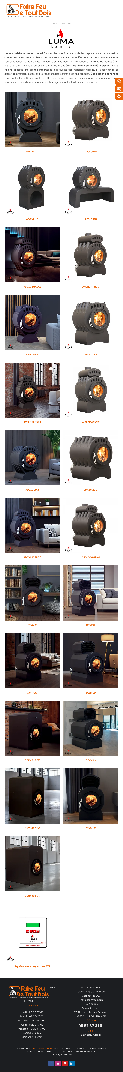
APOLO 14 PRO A (32, 422)
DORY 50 (91, 827)
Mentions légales (34, 1051)
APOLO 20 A (32, 489)
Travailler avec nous (91, 999)
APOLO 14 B (90, 354)
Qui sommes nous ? (91, 987)
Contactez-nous (91, 1008)
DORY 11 (32, 625)
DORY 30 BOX (32, 760)
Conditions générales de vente (82, 1051)
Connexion (32, 1005)
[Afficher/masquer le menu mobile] (116, 6)
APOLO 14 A (32, 354)
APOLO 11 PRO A (32, 286)
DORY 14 (90, 625)
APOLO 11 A (32, 151)
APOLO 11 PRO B (90, 286)
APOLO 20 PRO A (32, 557)
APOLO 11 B (91, 151)
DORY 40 (91, 760)
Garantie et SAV (91, 995)
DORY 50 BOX (32, 895)
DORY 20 (32, 692)
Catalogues (91, 1003)
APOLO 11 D (91, 219)
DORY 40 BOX (32, 827)
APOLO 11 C (32, 219)
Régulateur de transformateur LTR (32, 966)
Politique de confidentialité (55, 1051)
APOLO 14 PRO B (91, 422)
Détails (32, 120)
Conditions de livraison (91, 991)
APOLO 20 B (90, 489)
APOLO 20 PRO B (91, 557)
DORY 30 (91, 692)
